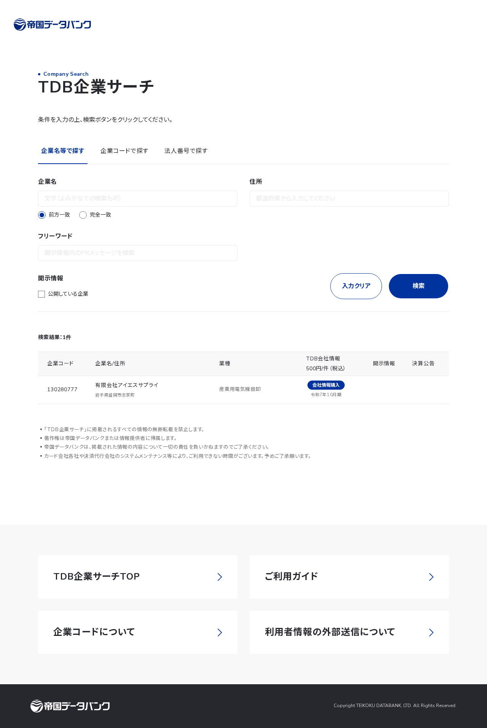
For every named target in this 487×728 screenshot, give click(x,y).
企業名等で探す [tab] (62, 151)
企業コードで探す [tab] (124, 151)
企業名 (47, 182)
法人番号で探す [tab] (185, 151)
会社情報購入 (326, 385)
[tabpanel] (243, 238)
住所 (256, 182)
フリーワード (55, 236)
